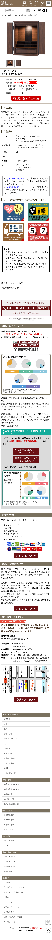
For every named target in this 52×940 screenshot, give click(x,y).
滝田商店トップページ (12, 922)
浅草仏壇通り (9, 912)
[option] (26, 38)
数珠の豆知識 (9, 815)
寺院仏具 (7, 748)
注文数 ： (10, 93)
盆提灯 (6, 768)
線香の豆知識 (9, 820)
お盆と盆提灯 (9, 841)
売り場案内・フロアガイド (14, 887)
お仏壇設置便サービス (16, 178)
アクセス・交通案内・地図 (14, 892)
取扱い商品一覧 (10, 773)
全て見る (7, 719)
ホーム (4, 15)
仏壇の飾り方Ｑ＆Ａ (11, 784)
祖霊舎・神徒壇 (10, 758)
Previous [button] (8, 38)
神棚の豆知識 (9, 825)
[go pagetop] (48, 930)
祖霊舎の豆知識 (10, 830)
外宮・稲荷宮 (9, 763)
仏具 (5, 744)
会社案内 (7, 882)
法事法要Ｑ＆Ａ (9, 861)
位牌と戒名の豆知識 (11, 804)
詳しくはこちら (25, 555)
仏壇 (9, 15)
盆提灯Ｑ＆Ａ (9, 846)
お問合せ (7, 897)
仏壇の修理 (8, 794)
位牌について (9, 799)
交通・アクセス (25, 699)
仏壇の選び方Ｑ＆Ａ (11, 789)
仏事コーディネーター (12, 907)
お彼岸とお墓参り (10, 866)
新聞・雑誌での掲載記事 (13, 917)
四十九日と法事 (10, 857)
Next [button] (44, 38)
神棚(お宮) (8, 753)
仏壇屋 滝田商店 (36, 928)
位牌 (5, 729)
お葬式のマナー (10, 871)
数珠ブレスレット (10, 739)
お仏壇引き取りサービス (17, 187)
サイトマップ (9, 902)
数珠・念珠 (8, 734)
